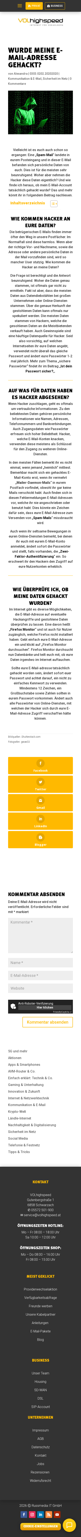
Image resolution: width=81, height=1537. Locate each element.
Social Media (18, 1138)
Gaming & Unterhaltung (26, 1085)
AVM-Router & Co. (22, 1071)
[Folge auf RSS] (48, 1514)
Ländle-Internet (19, 1118)
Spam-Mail (44, 155)
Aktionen (14, 1058)
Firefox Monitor (22, 630)
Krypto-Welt (17, 1112)
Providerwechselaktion (40, 1289)
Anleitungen (40, 1323)
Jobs (40, 1464)
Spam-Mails (42, 518)
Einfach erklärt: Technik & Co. (30, 1078)
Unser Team (40, 1373)
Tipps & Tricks (19, 1152)
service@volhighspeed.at (42, 1215)
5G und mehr (17, 1051)
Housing (40, 1382)
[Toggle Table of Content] (51, 203)
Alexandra (21, 73)
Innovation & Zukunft (24, 1091)
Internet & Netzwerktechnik (28, 1098)
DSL (40, 1398)
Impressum (40, 1430)
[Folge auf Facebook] (24, 1514)
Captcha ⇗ (62, 1012)
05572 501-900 (42, 1210)
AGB (40, 1439)
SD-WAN (40, 1390)
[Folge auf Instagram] (32, 1514)
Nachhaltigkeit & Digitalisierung (32, 1125)
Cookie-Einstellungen (40, 1526)
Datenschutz (41, 1447)
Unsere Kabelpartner (40, 1314)
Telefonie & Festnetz (24, 1145)
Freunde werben (40, 1306)
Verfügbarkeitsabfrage (40, 1298)
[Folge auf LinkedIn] (40, 1514)
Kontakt (40, 1455)
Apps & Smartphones (24, 1065)
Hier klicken (45, 1007)
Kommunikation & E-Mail (25, 78)
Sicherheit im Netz (55, 78)
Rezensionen (40, 1472)
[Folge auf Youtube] (57, 1514)
